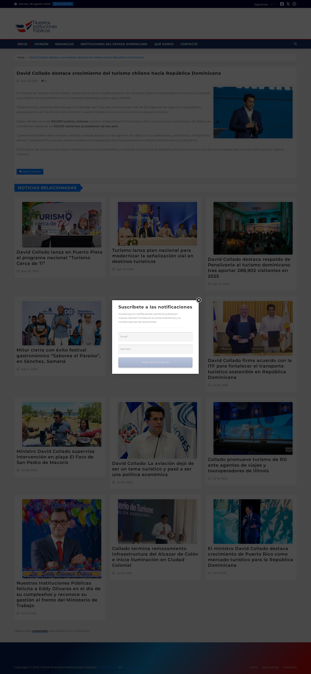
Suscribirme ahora (155, 362)
